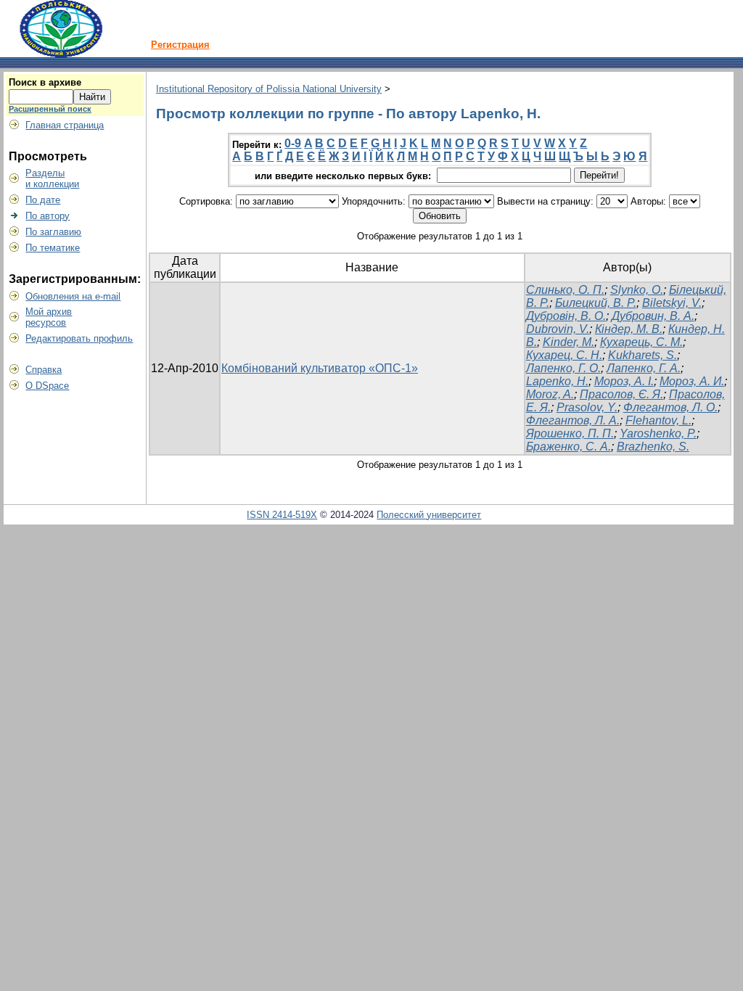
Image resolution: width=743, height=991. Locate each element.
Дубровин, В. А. (653, 316)
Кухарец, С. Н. (564, 355)
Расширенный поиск (50, 108)
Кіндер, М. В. (628, 329)
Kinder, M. (568, 342)
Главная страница (64, 125)
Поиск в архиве (45, 82)
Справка (43, 369)
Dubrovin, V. (557, 329)
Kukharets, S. (642, 355)
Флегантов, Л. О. (670, 407)
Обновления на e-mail (72, 296)
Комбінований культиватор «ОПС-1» (319, 368)
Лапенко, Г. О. (563, 368)
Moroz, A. (550, 394)
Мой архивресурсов (48, 317)
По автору (47, 215)
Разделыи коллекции (52, 178)
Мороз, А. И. (692, 381)
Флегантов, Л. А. (573, 420)
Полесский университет (429, 514)
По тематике (52, 247)
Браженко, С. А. (568, 446)
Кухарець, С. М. (641, 342)
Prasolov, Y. (587, 407)
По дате (42, 199)
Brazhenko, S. (653, 446)
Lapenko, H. (557, 381)
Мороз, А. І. (624, 381)
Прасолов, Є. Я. (621, 394)
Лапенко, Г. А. (644, 368)
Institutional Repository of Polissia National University (269, 88)
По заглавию (53, 231)
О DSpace (47, 385)
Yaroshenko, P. (658, 433)
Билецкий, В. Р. (595, 303)
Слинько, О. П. (565, 290)
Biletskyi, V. (672, 303)
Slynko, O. (636, 290)
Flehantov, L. (658, 420)
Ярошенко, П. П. (570, 433)
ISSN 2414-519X (282, 514)
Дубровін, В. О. (566, 316)
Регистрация (180, 44)
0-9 (292, 143)
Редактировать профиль (79, 338)
